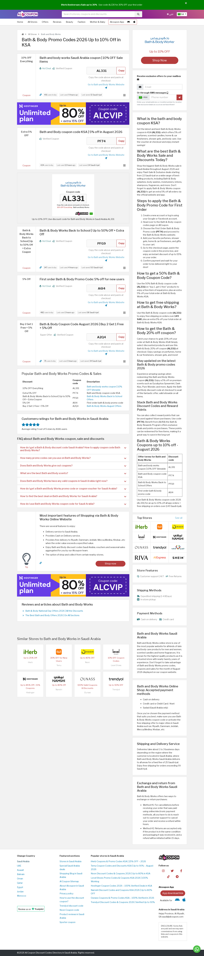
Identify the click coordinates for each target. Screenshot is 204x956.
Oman (20, 878)
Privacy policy (66, 893)
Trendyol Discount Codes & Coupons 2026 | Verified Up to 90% (123, 902)
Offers (45, 22)
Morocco (21, 895)
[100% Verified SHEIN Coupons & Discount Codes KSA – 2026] (178, 557)
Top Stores (144, 518)
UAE (19, 865)
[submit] (179, 97)
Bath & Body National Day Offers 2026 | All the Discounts (54, 611)
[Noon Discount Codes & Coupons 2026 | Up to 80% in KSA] (87, 651)
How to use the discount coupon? (72, 900)
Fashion (81, 22)
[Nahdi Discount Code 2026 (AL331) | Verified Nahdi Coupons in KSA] (178, 547)
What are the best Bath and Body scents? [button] (44, 473)
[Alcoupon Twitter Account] (172, 870)
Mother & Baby (97, 22)
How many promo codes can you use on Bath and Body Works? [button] (55, 458)
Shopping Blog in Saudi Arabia (71, 875)
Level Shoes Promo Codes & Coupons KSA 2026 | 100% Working (119, 880)
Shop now (110, 563)
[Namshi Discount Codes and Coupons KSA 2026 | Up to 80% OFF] (58, 679)
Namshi (59, 689)
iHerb (30, 662)
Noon (87, 662)
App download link (172, 893)
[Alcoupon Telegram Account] (177, 876)
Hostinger (30, 692)
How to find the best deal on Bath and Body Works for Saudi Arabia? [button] (58, 496)
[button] (186, 3)
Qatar (20, 883)
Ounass (87, 692)
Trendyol (116, 689)
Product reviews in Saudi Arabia (72, 916)
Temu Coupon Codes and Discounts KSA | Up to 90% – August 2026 (122, 867)
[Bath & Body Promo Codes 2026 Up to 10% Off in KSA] (73, 195)
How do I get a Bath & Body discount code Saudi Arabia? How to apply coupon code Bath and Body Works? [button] (70, 449)
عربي (171, 14)
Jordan (20, 891)
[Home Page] (27, 14)
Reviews (57, 22)
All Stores (32, 22)
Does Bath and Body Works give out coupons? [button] (46, 465)
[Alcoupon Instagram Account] (163, 870)
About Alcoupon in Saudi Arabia (72, 887)
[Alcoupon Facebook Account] (181, 870)
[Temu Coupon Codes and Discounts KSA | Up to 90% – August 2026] (58, 651)
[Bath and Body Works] (160, 40)
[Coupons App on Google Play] (128, 22)
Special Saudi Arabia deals (70, 867)
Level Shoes (116, 665)
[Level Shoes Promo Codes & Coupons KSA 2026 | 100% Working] (116, 651)
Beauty (69, 22)
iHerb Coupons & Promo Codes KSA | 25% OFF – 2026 (118, 861)
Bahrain (20, 874)
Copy (121, 70)
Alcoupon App (117, 22)
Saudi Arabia (23, 861)
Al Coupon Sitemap (69, 881)
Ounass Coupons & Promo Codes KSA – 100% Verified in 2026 (122, 898)
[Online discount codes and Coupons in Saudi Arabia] (23, 34)
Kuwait (20, 870)
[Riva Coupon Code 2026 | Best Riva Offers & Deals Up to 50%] (141, 557)
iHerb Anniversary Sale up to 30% (79, 5)
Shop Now (159, 60)
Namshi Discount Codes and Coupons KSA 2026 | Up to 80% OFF (121, 892)
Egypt (20, 887)
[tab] (73, 449)
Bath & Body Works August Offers (104, 406)
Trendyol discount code (71, 905)
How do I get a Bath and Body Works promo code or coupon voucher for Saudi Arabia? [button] (68, 488)
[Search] (138, 14)
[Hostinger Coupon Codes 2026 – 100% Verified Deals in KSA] (30, 679)
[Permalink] (41, 95)
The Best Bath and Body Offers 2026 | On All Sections (52, 615)
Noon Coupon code (69, 910)
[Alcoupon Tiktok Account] (168, 876)
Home (20, 22)
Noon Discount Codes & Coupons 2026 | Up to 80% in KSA (120, 873)
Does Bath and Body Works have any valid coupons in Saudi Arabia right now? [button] (64, 481)
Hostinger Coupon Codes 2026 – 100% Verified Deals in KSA (121, 885)
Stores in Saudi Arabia (70, 861)
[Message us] (197, 949)
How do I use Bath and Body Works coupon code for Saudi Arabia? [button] (57, 503)
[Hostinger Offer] (73, 113)
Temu (58, 665)
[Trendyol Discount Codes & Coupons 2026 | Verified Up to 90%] (116, 679)
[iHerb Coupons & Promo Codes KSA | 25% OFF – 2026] (30, 651)
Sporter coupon (67, 922)
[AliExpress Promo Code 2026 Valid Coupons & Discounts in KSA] (159, 557)
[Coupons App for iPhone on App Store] (134, 22)
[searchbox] (98, 14)
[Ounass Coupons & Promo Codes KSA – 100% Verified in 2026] (87, 679)
